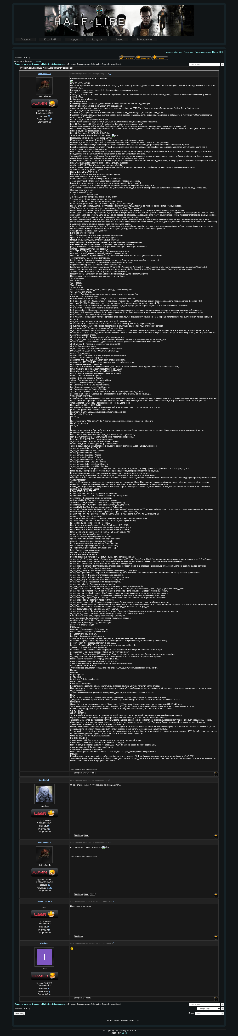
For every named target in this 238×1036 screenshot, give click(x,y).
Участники (188, 52)
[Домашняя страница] (86, 773)
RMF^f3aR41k (44, 73)
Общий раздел (59, 64)
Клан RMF (50, 39)
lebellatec (44, 943)
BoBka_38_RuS (44, 901)
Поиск (215, 52)
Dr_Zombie (37, 61)
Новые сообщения (173, 52)
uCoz (124, 1033)
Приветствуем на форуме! (27, 64)
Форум (74, 39)
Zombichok (44, 780)
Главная (26, 39)
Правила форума (203, 52)
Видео (119, 39)
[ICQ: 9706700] (93, 773)
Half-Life (46, 64)
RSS (221, 52)
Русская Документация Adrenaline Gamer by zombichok (94, 64)
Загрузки (96, 39)
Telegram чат (144, 39)
